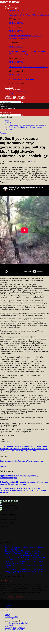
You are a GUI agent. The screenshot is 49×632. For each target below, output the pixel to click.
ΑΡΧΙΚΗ (3, 133)
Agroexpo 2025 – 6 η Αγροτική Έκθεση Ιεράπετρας (29, 15)
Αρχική (7, 6)
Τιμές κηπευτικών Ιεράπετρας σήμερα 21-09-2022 (21, 461)
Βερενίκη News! (10, 1)
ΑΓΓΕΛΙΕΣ (9, 88)
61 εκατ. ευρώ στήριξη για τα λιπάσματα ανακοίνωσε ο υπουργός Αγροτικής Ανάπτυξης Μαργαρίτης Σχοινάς (25, 571)
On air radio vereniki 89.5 (18, 92)
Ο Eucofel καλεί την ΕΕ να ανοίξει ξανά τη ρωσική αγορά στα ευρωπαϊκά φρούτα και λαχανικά (24, 483)
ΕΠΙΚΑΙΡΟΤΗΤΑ (11, 8)
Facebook (8, 605)
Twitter (7, 607)
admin (3, 466)
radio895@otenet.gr (16, 597)
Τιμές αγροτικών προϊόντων (15, 96)
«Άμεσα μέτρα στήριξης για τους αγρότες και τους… (28, 67)
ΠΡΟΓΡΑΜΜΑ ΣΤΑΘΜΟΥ (15, 98)
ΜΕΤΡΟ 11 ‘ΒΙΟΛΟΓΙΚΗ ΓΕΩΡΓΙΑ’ (21, 80)
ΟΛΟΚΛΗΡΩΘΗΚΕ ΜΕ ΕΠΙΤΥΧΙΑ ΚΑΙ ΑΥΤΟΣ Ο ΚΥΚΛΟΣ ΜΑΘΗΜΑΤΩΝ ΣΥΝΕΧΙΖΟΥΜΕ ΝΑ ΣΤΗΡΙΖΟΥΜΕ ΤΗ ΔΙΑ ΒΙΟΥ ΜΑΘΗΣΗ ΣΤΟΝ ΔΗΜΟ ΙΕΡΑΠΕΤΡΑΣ (24, 448)
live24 (11, 94)
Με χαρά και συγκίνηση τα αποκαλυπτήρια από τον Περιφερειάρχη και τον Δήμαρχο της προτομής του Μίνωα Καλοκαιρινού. (23, 490)
